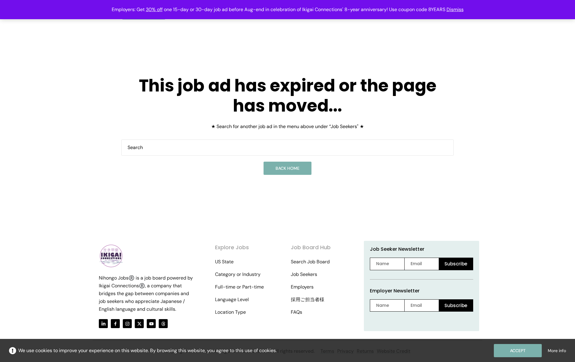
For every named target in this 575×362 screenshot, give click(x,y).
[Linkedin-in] (103, 323)
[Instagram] (127, 323)
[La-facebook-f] (115, 323)
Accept (518, 350)
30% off (154, 9)
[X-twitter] (139, 323)
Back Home (287, 168)
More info (557, 350)
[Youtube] (151, 323)
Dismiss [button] (455, 9)
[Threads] (163, 323)
